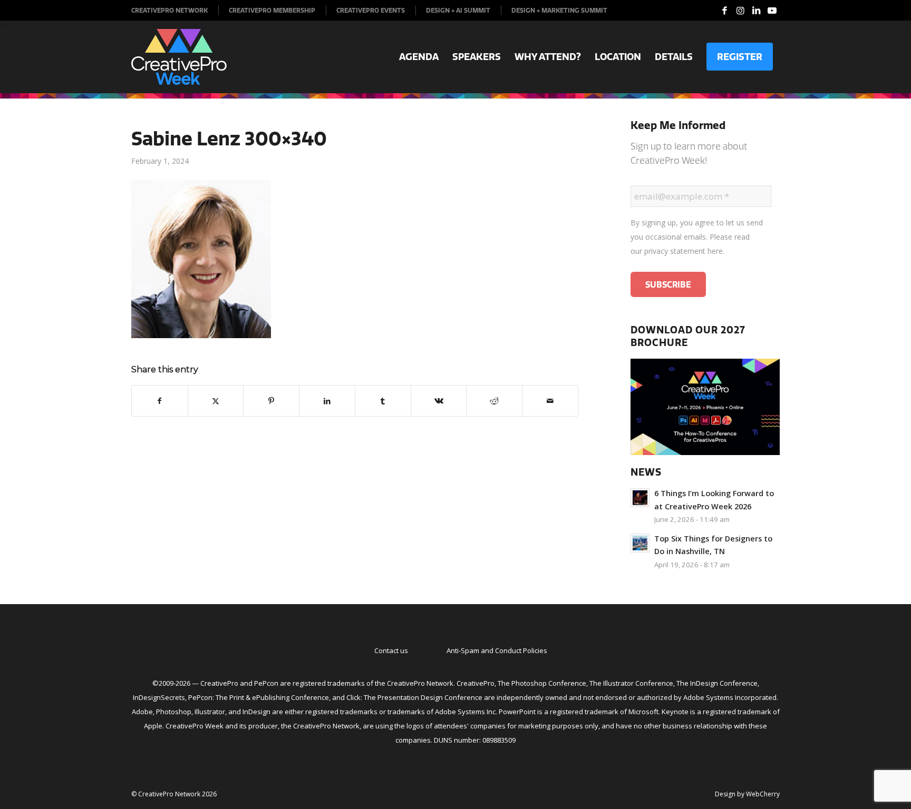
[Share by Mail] (550, 401)
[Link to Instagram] (740, 10)
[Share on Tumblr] (383, 401)
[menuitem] (175, 10)
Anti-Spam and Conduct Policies (497, 650)
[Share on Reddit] (494, 401)
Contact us (391, 650)
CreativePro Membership (272, 10)
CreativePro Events (370, 10)
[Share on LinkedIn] (327, 401)
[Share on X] (216, 401)
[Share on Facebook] (160, 401)
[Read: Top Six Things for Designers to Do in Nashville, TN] (640, 543)
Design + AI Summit (458, 10)
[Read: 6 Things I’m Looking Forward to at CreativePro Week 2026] (640, 497)
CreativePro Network (169, 10)
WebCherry (763, 794)
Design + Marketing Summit (559, 10)
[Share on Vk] (439, 401)
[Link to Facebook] (724, 10)
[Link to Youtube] (772, 10)
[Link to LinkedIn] (756, 10)
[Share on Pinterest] (271, 401)
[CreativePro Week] (179, 57)
